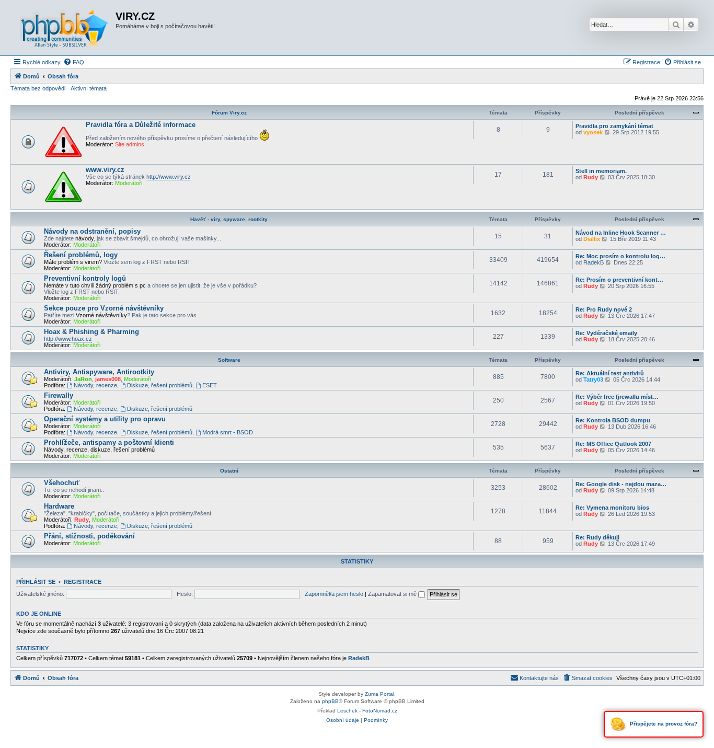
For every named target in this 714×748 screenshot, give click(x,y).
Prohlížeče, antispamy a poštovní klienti (109, 442)
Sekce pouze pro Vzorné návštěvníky (104, 308)
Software (229, 360)
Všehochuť (61, 483)
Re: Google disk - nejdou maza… (620, 484)
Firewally (58, 395)
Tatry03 (593, 379)
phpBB (330, 701)
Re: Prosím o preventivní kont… (619, 280)
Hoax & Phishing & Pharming (91, 332)
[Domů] (64, 28)
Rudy (590, 177)
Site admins (129, 144)
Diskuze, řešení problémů (159, 385)
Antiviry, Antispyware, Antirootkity (99, 372)
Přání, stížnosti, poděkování (89, 536)
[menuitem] (73, 62)
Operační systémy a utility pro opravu (105, 419)
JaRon (83, 379)
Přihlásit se (35, 582)
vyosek (593, 132)
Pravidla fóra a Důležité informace (140, 125)
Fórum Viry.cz (229, 113)
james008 (108, 379)
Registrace (82, 582)
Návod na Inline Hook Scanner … (620, 232)
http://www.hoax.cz (68, 339)
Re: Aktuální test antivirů (609, 373)
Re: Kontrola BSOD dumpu (612, 420)
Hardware (59, 506)
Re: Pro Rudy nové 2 (603, 309)
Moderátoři (128, 183)
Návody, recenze (95, 385)
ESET (209, 385)
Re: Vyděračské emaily (606, 333)
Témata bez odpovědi (37, 88)
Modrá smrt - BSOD (227, 432)
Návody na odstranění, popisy (92, 231)
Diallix (591, 239)
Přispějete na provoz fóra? (662, 724)
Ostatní (229, 471)
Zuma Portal (379, 694)
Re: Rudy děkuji (597, 537)
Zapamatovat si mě (393, 594)
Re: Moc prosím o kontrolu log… (620, 256)
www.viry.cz (105, 170)
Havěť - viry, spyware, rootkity (229, 219)
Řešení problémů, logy (81, 255)
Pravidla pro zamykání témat (614, 126)
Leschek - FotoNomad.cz (367, 711)
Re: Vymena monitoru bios (612, 507)
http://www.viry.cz (168, 177)
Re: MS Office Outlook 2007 (613, 444)
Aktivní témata (89, 88)
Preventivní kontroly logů (85, 278)
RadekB (593, 262)
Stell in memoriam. (601, 171)
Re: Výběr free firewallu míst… (617, 397)
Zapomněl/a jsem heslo (334, 594)
